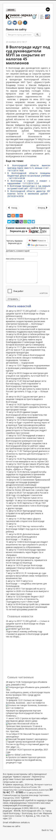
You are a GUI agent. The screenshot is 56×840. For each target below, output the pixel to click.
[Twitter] (9, 221)
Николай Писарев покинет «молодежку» (27, 740)
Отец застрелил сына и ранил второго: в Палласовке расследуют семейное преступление (26, 430)
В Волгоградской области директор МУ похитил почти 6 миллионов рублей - (28, 194)
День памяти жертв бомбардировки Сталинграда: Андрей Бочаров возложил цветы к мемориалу (25, 342)
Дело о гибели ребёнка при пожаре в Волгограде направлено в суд (27, 335)
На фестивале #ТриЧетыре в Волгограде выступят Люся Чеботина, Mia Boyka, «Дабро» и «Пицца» (27, 466)
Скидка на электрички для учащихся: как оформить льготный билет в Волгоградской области (27, 376)
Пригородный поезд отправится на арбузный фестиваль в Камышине (24, 513)
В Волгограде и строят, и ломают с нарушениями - (28, 182)
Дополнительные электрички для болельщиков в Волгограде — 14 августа (22, 537)
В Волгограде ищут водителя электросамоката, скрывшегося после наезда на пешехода (26, 560)
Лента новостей (19, 306)
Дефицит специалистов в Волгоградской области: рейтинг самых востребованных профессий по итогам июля (28, 446)
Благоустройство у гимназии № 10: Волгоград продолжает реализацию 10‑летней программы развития (28, 607)
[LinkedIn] (13, 221)
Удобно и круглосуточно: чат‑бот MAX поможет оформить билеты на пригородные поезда (28, 407)
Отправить (13, 299)
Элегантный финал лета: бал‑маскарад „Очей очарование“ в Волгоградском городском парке (26, 383)
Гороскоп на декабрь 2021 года (27, 756)
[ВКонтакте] (9, 215)
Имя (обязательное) (15, 258)
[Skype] (29, 221)
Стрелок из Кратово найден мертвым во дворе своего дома (26, 725)
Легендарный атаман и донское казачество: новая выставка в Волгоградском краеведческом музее (25, 438)
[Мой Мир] (17, 215)
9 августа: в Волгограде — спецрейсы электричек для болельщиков (26, 583)
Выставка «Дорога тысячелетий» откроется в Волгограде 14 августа (25, 521)
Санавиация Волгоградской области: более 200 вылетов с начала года (27, 488)
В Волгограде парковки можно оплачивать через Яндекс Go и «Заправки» (26, 552)
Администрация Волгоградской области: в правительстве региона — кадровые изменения (26, 415)
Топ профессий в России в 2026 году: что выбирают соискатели (27, 494)
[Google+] (21, 215)
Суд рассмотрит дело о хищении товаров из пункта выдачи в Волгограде (25, 399)
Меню (11, 9)
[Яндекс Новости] (37, 240)
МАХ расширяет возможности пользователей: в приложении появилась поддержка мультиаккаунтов (28, 329)
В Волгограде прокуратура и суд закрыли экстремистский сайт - (28, 187)
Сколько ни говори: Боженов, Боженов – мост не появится (25, 708)
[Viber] (21, 221)
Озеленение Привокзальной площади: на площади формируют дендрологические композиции (28, 482)
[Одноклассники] (13, 215)
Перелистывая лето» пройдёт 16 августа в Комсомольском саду (27, 499)
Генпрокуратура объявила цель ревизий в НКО (28, 690)
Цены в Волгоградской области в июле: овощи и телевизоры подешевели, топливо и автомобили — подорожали (25, 359)
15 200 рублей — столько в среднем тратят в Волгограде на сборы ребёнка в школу (27, 313)
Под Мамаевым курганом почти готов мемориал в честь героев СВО (27, 460)
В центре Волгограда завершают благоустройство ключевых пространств (25, 568)
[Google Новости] (37, 245)
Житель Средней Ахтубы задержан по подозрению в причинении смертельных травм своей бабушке (26, 474)
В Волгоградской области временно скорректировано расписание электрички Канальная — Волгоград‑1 (27, 321)
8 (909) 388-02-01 (30, 808)
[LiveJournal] (17, 221)
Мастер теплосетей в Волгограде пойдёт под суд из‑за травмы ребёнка (26, 529)
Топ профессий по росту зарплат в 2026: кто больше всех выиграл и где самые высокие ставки (27, 591)
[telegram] (33, 221)
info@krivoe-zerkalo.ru (19, 822)
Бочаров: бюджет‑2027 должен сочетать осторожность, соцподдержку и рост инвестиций (25, 599)
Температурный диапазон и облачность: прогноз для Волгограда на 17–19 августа (28, 454)
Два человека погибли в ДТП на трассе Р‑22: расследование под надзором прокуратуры (26, 350)
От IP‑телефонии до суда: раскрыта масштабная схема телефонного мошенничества (27, 576)
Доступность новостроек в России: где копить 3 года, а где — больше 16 (27, 391)
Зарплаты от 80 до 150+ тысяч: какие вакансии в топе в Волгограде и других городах (27, 505)
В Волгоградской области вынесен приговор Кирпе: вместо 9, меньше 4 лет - (28, 168)
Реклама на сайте (11, 826)
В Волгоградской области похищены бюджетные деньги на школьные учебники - (28, 176)
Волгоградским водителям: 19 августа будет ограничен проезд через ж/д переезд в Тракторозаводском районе (28, 422)
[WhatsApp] (25, 221)
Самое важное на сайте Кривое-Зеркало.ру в (28, 229)
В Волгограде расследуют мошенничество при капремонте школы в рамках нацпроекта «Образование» (27, 544)
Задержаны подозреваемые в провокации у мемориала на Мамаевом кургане (28, 368)
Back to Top (47, 830)
